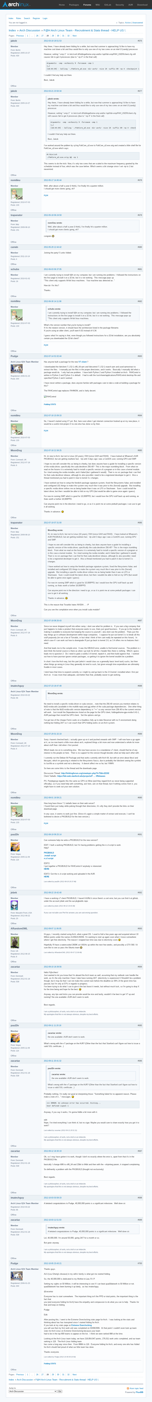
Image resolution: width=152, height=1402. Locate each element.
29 (53, 36)
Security (120, 5)
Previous (20, 36)
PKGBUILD (49, 853)
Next (75, 36)
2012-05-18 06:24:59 (52, 215)
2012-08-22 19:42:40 (52, 892)
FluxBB (139, 1392)
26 (37, 36)
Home (62, 5)
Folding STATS (50, 404)
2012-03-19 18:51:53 (52, 41)
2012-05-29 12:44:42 (52, 247)
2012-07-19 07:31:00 (52, 523)
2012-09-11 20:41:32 (52, 1061)
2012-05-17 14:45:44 (52, 180)
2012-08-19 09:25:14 (52, 834)
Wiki (98, 5)
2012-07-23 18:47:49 (52, 686)
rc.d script (48, 858)
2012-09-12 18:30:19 (52, 1151)
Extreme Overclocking (81, 1325)
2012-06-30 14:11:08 (52, 301)
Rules (18, 18)
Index (11, 18)
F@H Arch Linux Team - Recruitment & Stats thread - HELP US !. (85, 30)
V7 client (83, 362)
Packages (74, 5)
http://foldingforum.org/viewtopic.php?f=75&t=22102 (85, 773)
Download (142, 5)
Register (36, 18)
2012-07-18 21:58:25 (52, 450)
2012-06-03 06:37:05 (52, 269)
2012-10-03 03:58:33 (52, 1198)
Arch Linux (16, 4)
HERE (46, 869)
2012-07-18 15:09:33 (52, 415)
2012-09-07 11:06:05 (52, 928)
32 (68, 36)
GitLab (107, 5)
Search (27, 18)
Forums (87, 5)
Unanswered (137, 23)
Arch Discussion (29, 30)
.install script (50, 855)
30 (58, 36)
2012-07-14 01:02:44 (52, 356)
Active (128, 23)
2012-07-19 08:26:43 (52, 620)
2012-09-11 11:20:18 (52, 1025)
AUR (130, 5)
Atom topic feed (136, 1388)
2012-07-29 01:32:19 (52, 734)
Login (45, 18)
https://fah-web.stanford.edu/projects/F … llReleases (81, 776)
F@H (46, 195)
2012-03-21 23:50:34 (52, 91)
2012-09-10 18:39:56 (52, 967)
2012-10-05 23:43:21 (52, 1263)
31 (63, 36)
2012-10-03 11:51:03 (52, 1220)
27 (42, 36)
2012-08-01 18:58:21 (52, 797)
